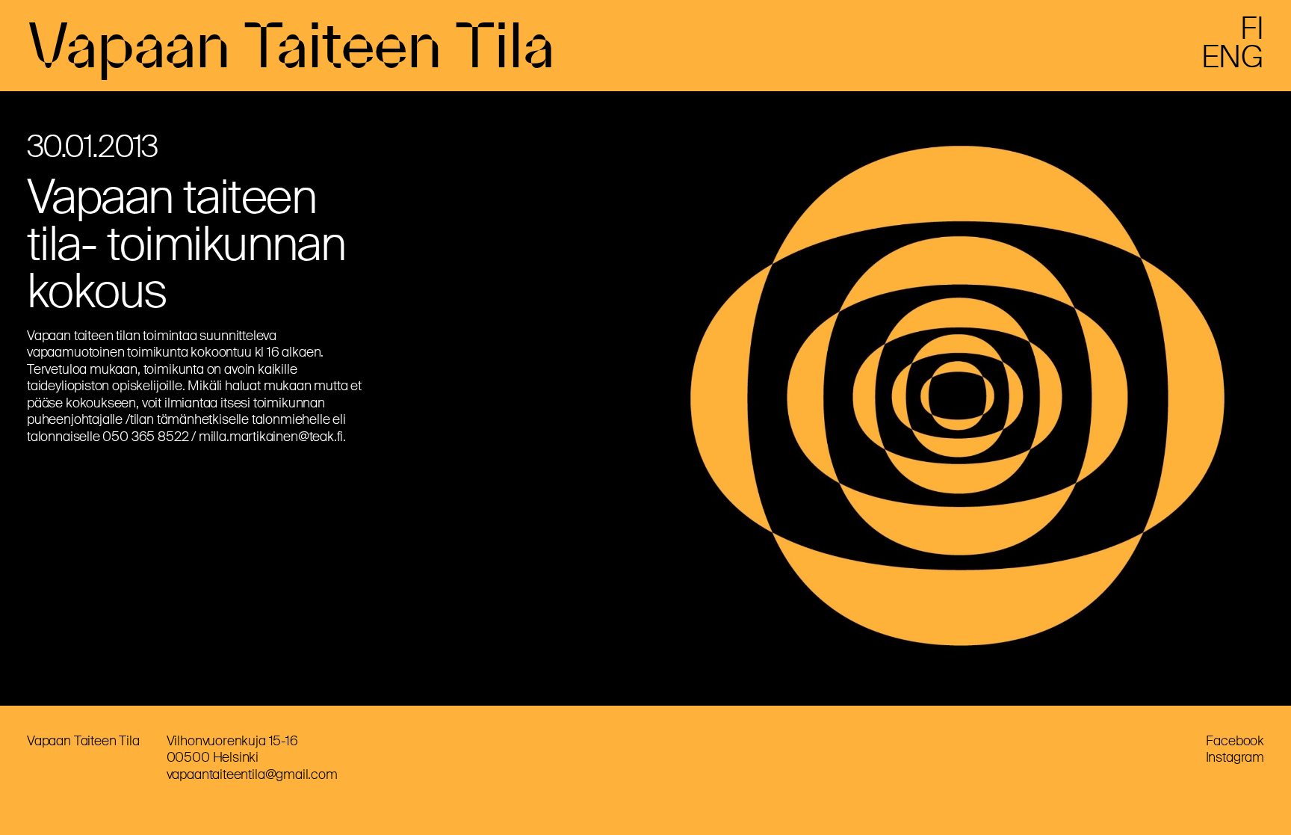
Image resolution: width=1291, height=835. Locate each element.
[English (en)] (1232, 63)
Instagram (1235, 757)
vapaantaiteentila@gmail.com (252, 774)
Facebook (1235, 741)
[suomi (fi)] (1252, 34)
